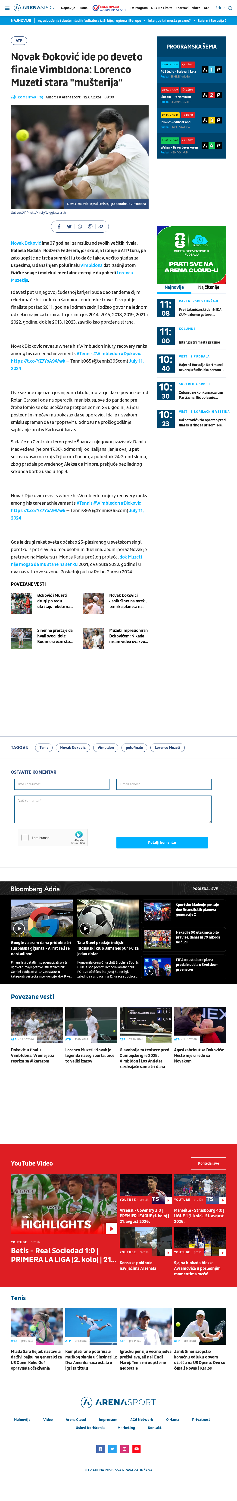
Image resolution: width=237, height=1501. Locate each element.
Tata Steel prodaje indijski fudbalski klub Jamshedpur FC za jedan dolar (108, 948)
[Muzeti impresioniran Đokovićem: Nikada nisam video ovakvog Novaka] (93, 638)
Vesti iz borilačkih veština (204, 412)
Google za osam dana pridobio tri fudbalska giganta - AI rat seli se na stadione (41, 948)
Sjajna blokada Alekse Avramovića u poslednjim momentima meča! (197, 1268)
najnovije (22, 1419)
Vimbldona (91, 265)
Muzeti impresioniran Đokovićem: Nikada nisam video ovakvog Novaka (128, 636)
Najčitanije (208, 287)
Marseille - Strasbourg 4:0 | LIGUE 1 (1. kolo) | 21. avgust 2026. (199, 1216)
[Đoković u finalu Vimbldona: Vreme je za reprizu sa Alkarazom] (37, 1025)
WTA (14, 1341)
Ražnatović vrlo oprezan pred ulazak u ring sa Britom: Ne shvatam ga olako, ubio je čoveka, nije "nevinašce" (202, 423)
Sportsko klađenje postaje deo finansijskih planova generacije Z (197, 910)
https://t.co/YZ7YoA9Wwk (38, 361)
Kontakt (155, 1428)
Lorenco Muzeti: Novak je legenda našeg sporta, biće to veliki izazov (89, 1055)
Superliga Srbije (195, 384)
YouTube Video (32, 1164)
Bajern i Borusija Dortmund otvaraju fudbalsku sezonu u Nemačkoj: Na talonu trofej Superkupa (201, 368)
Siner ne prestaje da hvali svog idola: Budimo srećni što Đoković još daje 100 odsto (55, 636)
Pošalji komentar (162, 842)
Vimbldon (106, 747)
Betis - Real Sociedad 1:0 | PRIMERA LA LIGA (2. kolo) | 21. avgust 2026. (62, 1255)
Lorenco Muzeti (167, 747)
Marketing (126, 1428)
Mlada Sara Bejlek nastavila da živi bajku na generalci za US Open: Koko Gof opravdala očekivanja (36, 1360)
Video (196, 8)
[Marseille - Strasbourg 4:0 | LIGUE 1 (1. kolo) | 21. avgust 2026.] (200, 1189)
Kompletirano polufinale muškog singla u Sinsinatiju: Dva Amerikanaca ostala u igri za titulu (91, 1360)
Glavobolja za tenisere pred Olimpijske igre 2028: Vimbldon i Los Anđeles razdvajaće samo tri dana (144, 1058)
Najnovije (68, 8)
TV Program (139, 8)
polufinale (134, 747)
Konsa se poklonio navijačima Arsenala (138, 1265)
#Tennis (85, 354)
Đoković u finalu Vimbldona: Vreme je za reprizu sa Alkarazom (32, 1055)
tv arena (95, 1470)
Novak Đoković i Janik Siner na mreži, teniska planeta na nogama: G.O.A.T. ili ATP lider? (128, 601)
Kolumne (187, 329)
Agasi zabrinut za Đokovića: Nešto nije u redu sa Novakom (199, 1055)
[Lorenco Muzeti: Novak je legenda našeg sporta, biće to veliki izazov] (91, 1025)
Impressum (108, 1419)
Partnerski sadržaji (198, 301)
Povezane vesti (28, 584)
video (48, 1419)
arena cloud (76, 1419)
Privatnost (201, 1419)
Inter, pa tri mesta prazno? (143, 20)
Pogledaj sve (205, 889)
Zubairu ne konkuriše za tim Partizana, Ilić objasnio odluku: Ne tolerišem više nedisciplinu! (201, 395)
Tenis (44, 747)
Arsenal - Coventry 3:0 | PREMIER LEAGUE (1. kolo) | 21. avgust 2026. (144, 1216)
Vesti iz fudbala (194, 356)
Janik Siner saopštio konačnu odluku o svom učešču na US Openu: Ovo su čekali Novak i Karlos (199, 1360)
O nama (172, 1419)
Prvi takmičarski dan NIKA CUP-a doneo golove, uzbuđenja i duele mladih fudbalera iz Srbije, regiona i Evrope (201, 312)
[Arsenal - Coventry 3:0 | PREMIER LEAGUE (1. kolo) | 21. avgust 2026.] (146, 1189)
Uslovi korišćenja (90, 1428)
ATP (19, 40)
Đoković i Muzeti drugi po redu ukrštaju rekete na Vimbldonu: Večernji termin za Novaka (55, 601)
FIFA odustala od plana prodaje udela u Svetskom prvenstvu (197, 965)
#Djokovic (131, 354)
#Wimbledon (106, 354)
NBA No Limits (161, 8)
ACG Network (141, 1419)
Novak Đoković (26, 243)
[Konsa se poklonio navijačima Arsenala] (146, 1241)
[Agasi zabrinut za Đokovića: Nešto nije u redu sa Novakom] (200, 1025)
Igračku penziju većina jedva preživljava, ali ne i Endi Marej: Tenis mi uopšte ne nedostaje (146, 1360)
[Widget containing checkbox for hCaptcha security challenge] (53, 837)
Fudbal (83, 8)
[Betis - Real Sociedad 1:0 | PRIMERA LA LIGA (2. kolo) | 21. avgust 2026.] (64, 1204)
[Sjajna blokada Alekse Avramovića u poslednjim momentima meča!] (200, 1241)
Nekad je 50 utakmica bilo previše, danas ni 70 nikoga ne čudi (198, 937)
